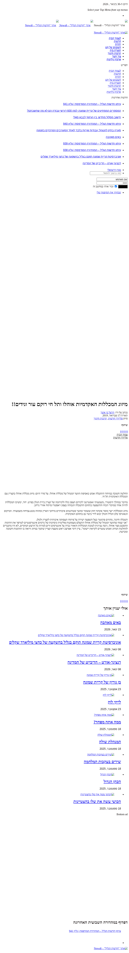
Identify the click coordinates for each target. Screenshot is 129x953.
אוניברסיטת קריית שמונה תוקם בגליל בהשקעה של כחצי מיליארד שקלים (81, 156)
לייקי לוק (114, 702)
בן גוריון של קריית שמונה (102, 682)
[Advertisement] (117, 247)
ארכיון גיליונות (114, 59)
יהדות (118, 44)
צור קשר (116, 56)
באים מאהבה (113, 137)
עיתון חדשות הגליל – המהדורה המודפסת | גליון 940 (92, 123)
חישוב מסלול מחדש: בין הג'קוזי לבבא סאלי (97, 117)
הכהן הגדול (112, 781)
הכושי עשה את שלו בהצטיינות (97, 801)
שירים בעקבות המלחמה (102, 761)
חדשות (117, 41)
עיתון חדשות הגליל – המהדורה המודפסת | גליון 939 (92, 143)
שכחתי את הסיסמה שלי (109, 192)
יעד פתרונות (7, 951)
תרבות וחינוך (114, 53)
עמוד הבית (122, 434)
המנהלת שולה (110, 742)
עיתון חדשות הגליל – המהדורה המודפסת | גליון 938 (92, 150)
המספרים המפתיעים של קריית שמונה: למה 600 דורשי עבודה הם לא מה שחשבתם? (74, 110)
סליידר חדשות (115, 418)
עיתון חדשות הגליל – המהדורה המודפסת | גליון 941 (92, 104)
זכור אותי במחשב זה (103, 186)
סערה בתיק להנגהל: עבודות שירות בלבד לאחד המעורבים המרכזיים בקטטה (78, 130)
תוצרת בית (115, 50)
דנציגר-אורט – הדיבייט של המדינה (102, 163)
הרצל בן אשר (107, 412)
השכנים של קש (113, 47)
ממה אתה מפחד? (107, 722)
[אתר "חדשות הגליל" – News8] (59, 25)
